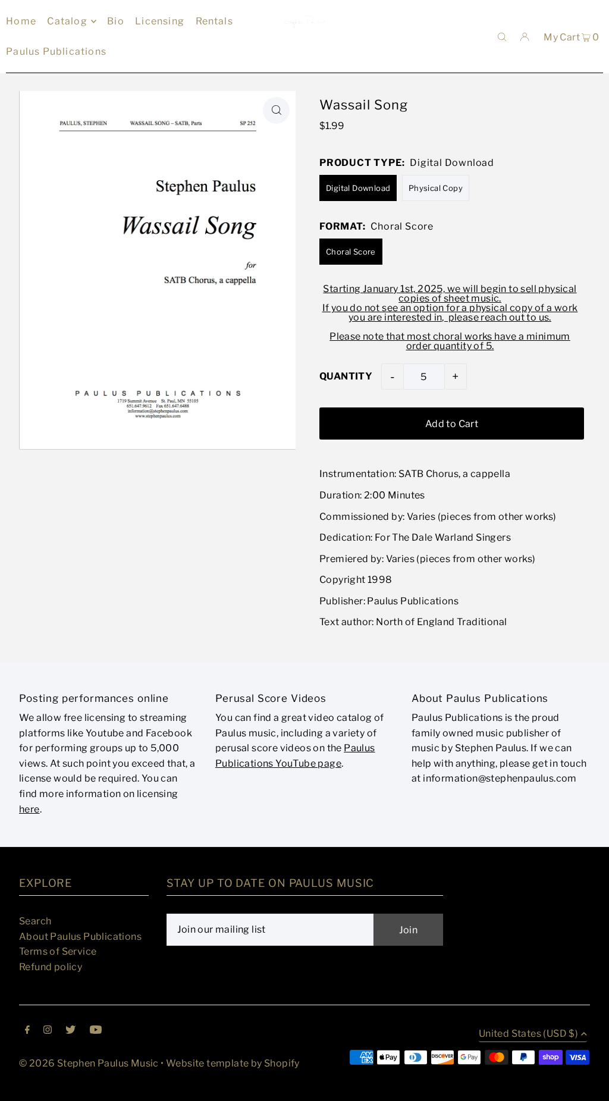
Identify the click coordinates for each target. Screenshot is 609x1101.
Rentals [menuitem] (214, 21)
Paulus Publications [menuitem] (56, 51)
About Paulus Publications (80, 936)
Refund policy (50, 967)
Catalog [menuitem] (67, 21)
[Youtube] (96, 1031)
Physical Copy (436, 188)
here (29, 809)
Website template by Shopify (233, 1063)
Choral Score (351, 251)
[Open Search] (502, 36)
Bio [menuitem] (115, 21)
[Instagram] (47, 1031)
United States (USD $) (528, 1034)
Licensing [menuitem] (159, 21)
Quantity (345, 376)
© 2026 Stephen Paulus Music (89, 1063)
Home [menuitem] (21, 21)
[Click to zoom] (276, 110)
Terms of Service (57, 951)
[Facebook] (27, 1031)
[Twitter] (70, 1031)
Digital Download (358, 188)
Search (35, 921)
